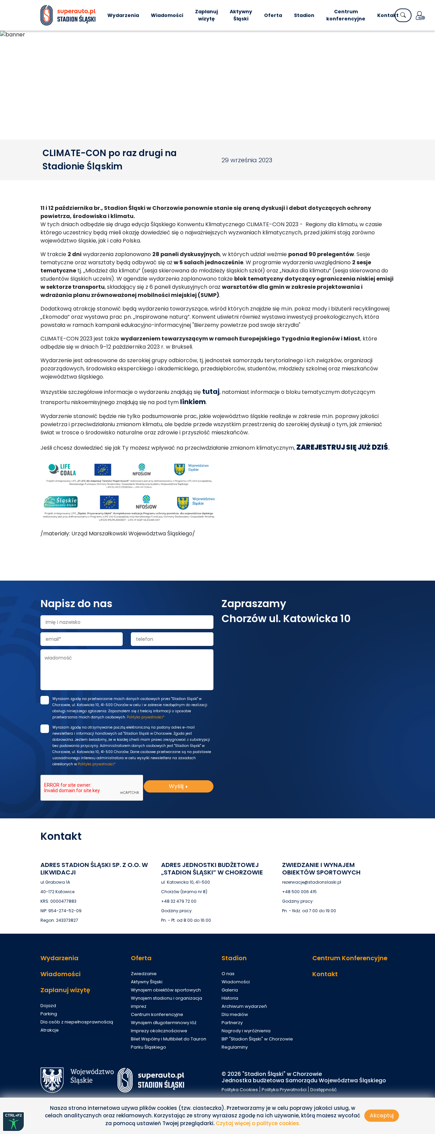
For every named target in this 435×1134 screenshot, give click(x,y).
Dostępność (323, 1089)
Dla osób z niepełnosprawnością (76, 1022)
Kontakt (388, 15)
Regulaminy (235, 1047)
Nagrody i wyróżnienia (246, 1031)
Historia (230, 998)
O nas (228, 973)
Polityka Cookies (240, 1089)
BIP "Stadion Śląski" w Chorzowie (257, 1039)
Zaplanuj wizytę (206, 15)
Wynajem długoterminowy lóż (163, 1022)
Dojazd (48, 1005)
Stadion (304, 15)
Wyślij (177, 786)
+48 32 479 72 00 (178, 901)
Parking (48, 1014)
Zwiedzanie (144, 973)
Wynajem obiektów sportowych (166, 990)
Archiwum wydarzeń (244, 1006)
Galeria (230, 990)
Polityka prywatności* (145, 717)
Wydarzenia (123, 15)
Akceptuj (382, 1115)
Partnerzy (232, 1022)
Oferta (273, 15)
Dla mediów (235, 1014)
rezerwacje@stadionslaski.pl (311, 882)
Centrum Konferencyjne (349, 958)
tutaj (211, 391)
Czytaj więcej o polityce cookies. (258, 1123)
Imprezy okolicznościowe (159, 1031)
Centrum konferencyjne (345, 15)
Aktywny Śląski (241, 15)
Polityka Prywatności (284, 1089)
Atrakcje (49, 1030)
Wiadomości (167, 15)
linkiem (193, 401)
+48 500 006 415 (299, 892)
